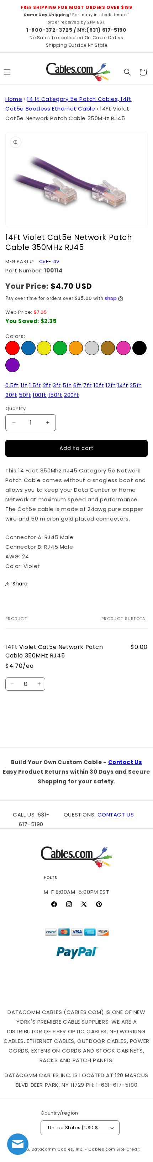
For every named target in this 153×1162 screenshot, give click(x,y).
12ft (111, 385)
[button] (127, 72)
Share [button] (20, 583)
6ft (77, 385)
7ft (87, 385)
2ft (47, 385)
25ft (136, 385)
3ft (57, 385)
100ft (40, 395)
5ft (67, 385)
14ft (122, 385)
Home (13, 99)
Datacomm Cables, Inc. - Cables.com (73, 1149)
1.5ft (35, 385)
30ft (11, 395)
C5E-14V (49, 261)
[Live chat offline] (17, 1144)
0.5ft (12, 385)
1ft (24, 385)
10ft (99, 385)
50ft (25, 395)
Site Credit (128, 1149)
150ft (55, 395)
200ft (71, 395)
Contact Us (125, 762)
